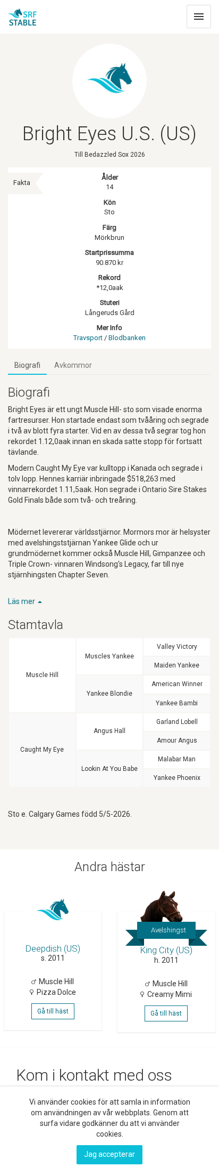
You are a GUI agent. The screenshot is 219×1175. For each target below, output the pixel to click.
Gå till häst (53, 1011)
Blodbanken (127, 338)
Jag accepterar (109, 1154)
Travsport (88, 338)
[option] (55, 959)
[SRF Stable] (22, 14)
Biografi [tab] (27, 365)
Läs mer (22, 601)
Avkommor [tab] (73, 365)
